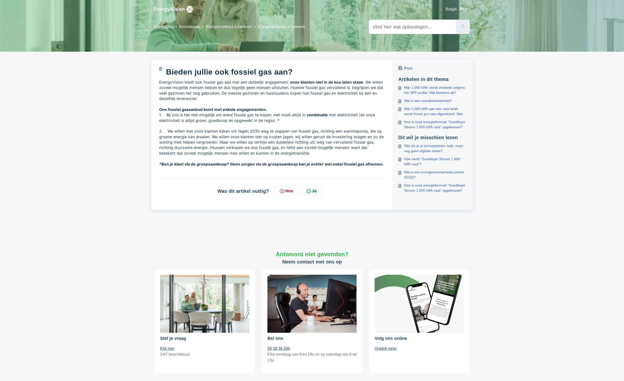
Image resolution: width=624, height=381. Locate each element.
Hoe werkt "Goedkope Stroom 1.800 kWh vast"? (432, 161)
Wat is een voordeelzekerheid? (428, 101)
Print (408, 68)
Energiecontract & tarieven (229, 27)
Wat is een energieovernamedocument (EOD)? (434, 174)
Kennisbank (189, 27)
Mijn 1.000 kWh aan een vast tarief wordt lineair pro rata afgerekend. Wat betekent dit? (433, 112)
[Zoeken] (463, 27)
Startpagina (164, 27)
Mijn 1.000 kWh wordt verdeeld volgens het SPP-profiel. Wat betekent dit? (434, 90)
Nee (289, 190)
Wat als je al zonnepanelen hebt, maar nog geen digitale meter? (433, 148)
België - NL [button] (455, 9)
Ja (314, 190)
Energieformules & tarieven (281, 27)
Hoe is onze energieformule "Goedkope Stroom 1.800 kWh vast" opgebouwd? (434, 124)
